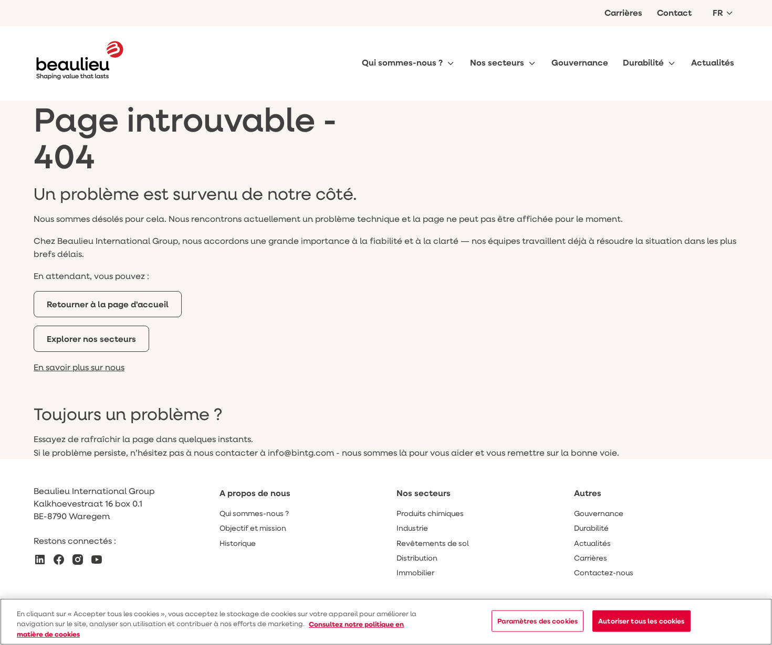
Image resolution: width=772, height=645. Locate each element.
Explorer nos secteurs (91, 339)
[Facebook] (59, 559)
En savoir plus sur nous (79, 366)
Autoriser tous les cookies (641, 620)
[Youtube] (96, 559)
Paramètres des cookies (537, 620)
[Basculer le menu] (450, 63)
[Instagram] (77, 559)
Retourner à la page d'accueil (108, 304)
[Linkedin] (40, 559)
